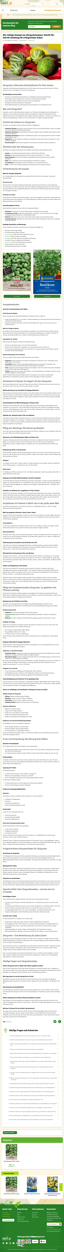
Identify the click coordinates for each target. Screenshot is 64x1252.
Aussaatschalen (9, 234)
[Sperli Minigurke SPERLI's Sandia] (11, 1152)
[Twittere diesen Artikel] (55, 1021)
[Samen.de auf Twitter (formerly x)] (3, 1243)
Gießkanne (8, 236)
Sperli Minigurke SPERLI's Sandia (11, 1161)
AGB (18, 1215)
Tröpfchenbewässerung (11, 614)
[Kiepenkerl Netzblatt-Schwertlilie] (32, 1184)
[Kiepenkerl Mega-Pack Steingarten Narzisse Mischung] (52, 1184)
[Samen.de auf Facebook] (7, 1243)
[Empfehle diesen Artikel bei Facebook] (59, 1021)
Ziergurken (9, 1021)
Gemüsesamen (6, 1214)
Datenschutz (35, 1217)
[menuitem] (34, 3)
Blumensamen (6, 1216)
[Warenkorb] (61, 3)
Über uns (34, 1215)
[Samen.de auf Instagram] (10, 1243)
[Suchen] (42, 3)
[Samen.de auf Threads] (17, 1243)
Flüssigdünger (20, 664)
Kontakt (19, 1212)
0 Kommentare (31, 40)
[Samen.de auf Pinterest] (14, 1243)
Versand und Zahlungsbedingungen (23, 1220)
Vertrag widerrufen (8, 1220)
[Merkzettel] (52, 3)
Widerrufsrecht (21, 1217)
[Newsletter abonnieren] (60, 1224)
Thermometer (8, 242)
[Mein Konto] (57, 3)
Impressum (35, 1212)
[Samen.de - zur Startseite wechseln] (6, 2)
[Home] (2, 10)
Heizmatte (14, 362)
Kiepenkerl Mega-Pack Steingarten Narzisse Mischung (52, 1194)
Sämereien (5, 1212)
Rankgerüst (8, 238)
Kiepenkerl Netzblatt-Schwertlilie (32, 1193)
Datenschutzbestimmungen (54, 1229)
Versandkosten (29, 1249)
